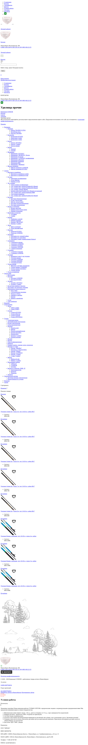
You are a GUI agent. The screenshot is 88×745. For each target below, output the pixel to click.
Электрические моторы (11, 376)
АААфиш (14, 214)
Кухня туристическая (14, 323)
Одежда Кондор (15, 314)
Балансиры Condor (16, 139)
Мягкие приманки (13, 166)
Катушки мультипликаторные (20, 203)
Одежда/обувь (8, 304)
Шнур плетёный (16, 226)
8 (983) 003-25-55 (26, 47)
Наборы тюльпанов (16, 211)
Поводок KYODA (16, 231)
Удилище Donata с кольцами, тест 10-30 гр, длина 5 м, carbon (18, 561)
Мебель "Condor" (16, 360)
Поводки (10, 230)
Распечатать (4, 703)
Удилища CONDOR (17, 259)
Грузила (10, 177)
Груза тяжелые (15, 180)
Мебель (10, 357)
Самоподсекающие (16, 248)
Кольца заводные (16, 208)
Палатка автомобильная (18, 331)
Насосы (10, 340)
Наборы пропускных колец (19, 209)
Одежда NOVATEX (16, 317)
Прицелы (13, 373)
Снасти (6, 170)
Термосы (10, 374)
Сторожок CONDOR (17, 253)
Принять (3, 124)
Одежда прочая (15, 315)
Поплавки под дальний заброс (20, 236)
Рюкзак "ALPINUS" (17, 353)
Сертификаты (8, 5)
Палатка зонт (15, 328)
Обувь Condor (15, 307)
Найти (2, 71)
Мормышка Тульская (17, 156)
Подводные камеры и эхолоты (16, 286)
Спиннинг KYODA (17, 245)
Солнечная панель (13, 320)
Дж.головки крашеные (17, 194)
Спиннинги (11, 241)
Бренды (6, 7)
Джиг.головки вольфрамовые (19, 184)
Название (4, 388)
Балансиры (11, 135)
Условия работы (8, 8)
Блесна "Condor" (16, 144)
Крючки (10, 217)
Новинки (7, 303)
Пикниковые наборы (14, 362)
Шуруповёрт (11, 275)
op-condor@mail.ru (6, 691)
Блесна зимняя (15, 146)
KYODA (13, 367)
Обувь (9, 306)
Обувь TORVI (15, 309)
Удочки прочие (15, 270)
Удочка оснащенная (13, 272)
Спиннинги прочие (17, 242)
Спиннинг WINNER (17, 247)
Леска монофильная (17, 228)
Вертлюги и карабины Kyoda (19, 175)
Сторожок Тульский (17, 251)
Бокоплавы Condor (16, 138)
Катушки (10, 197)
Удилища (10, 255)
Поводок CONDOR (17, 233)
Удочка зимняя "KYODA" (18, 269)
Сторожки (11, 250)
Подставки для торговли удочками (18, 287)
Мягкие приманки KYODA (19, 169)
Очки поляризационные (15, 342)
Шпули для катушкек (17, 202)
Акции (6, 382)
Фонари (10, 339)
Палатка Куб (14, 334)
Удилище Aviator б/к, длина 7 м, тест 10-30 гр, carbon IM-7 (18, 486)
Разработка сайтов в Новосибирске (11, 692)
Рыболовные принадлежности (16, 289)
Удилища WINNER (16, 261)
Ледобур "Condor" (16, 284)
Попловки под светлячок (18, 237)
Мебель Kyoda (15, 359)
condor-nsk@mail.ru (6, 685)
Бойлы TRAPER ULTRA (18, 130)
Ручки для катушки (16, 200)
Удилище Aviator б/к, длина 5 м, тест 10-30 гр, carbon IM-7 (18, 436)
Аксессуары (7, 273)
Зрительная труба (16, 370)
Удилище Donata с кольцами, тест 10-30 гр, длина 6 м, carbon (18, 586)
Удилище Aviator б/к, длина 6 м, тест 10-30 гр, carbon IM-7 (18, 461)
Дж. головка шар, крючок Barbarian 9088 (23, 192)
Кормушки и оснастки (14, 212)
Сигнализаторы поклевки (18, 292)
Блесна (10, 141)
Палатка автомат (16, 337)
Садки (9, 300)
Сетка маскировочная (14, 325)
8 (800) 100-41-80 (6, 47)
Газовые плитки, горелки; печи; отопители (20, 345)
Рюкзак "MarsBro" (16, 348)
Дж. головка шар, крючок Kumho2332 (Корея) (24, 195)
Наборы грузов (15, 181)
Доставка (7, 10)
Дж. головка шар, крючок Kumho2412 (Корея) (24, 186)
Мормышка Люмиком (17, 161)
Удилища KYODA (16, 262)
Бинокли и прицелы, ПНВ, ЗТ (16, 368)
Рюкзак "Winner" (16, 351)
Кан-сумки (14, 290)
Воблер (10, 147)
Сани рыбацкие (12, 301)
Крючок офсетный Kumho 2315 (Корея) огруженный (26, 191)
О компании (7, 2)
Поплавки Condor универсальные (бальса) (23, 239)
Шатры (13, 329)
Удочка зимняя (12, 264)
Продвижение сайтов (28, 692)
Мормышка (11, 152)
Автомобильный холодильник (16, 321)
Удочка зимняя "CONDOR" (19, 267)
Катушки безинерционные (19, 198)
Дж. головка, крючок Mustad (19, 189)
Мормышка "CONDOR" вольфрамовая (22, 158)
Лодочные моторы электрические (17, 377)
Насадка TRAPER (16, 133)
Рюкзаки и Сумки (13, 346)
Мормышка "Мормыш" (18, 164)
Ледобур (10, 281)
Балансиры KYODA (17, 136)
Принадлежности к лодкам (15, 379)
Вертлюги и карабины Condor (20, 174)
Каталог (6, 3)
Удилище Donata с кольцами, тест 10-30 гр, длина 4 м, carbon (18, 536)
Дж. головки (11, 183)
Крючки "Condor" (16, 223)
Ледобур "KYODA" (17, 283)
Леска (9, 225)
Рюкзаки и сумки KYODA (19, 349)
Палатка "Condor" (16, 335)
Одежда (10, 311)
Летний (13, 150)
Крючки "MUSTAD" (17, 222)
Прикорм (10, 128)
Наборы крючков (16, 220)
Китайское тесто (16, 132)
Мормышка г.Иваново (17, 160)
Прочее (13, 297)
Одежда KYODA (16, 312)
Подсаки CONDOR (16, 278)
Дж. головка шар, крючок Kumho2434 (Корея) (24, 188)
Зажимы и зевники (16, 295)
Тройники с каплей (16, 219)
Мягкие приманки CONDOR (19, 167)
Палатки (10, 326)
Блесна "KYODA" (16, 142)
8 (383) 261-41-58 (16, 47)
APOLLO (14, 363)
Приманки (7, 127)
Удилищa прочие (16, 258)
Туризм (6, 318)
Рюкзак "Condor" (16, 354)
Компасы (10, 343)
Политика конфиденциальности (10, 676)
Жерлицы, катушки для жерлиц (20, 265)
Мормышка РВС (16, 163)
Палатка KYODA (16, 332)
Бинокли (13, 371)
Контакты (7, 11)
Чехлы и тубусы (15, 293)
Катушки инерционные (18, 205)
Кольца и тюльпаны (13, 206)
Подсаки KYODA (16, 279)
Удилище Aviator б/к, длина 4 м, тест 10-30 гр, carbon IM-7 (18, 411)
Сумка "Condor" (15, 356)
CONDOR (14, 365)
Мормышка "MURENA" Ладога (20, 155)
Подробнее (4, 419)
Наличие (3, 394)
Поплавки (10, 234)
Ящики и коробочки (17, 298)
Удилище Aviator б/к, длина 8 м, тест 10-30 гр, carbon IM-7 (18, 511)
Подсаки (10, 276)
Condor (13, 216)
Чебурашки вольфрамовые (18, 178)
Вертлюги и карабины (14, 172)
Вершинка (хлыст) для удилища (20, 256)
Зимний (13, 149)
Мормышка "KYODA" (17, 153)
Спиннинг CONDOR (17, 244)
